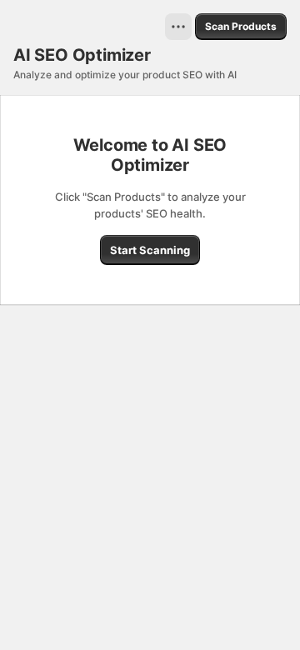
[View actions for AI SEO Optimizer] (178, 26)
